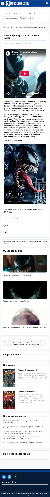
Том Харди (15, 218)
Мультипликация (10, 18)
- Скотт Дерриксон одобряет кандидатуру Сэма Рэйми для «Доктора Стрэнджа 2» (23, 427)
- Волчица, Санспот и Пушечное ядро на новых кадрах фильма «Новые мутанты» (23, 432)
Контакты (6, 482)
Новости (21, 43)
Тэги (14, 482)
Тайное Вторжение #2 (27, 370)
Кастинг (37, 13)
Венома (17, 119)
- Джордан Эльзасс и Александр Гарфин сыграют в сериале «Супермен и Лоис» (23, 437)
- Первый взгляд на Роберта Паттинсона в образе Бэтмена (24, 421)
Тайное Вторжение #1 (27, 392)
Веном (23, 210)
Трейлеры (24, 18)
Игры (32, 18)
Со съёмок (27, 13)
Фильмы (17, 13)
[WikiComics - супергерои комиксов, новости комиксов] (28, 3)
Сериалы (7, 13)
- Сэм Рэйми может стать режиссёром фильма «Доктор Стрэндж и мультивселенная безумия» (22, 443)
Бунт (27, 132)
